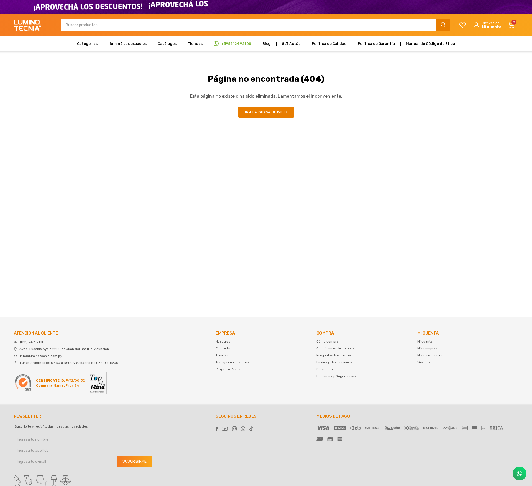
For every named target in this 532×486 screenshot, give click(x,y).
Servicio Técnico (329, 369)
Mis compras (427, 348)
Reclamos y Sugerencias (336, 376)
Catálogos (167, 44)
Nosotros (223, 341)
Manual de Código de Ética (430, 44)
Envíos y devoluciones (334, 362)
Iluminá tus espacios (128, 44)
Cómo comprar (328, 341)
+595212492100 (236, 44)
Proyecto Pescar (229, 369)
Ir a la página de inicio (266, 112)
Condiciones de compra (335, 348)
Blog (266, 44)
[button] (443, 25)
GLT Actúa (291, 44)
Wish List (424, 362)
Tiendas (195, 44)
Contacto (223, 348)
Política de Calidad (329, 44)
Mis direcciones (429, 355)
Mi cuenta (425, 341)
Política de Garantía (376, 44)
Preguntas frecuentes (334, 355)
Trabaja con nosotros (232, 362)
